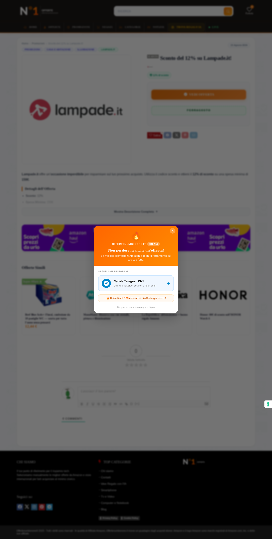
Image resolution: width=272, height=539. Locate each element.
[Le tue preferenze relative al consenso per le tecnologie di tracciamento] (268, 404)
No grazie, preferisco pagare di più (136, 307)
